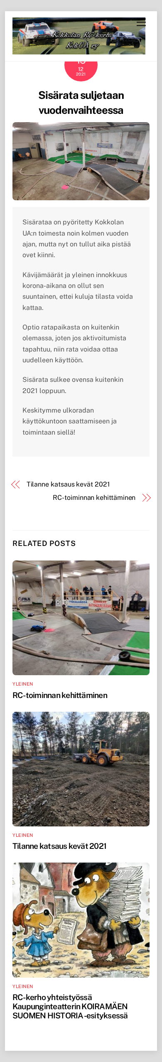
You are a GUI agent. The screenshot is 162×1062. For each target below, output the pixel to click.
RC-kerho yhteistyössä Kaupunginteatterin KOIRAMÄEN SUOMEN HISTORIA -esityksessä (70, 1006)
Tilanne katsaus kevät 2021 (68, 484)
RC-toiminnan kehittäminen (94, 498)
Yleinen (22, 684)
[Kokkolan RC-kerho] (78, 51)
